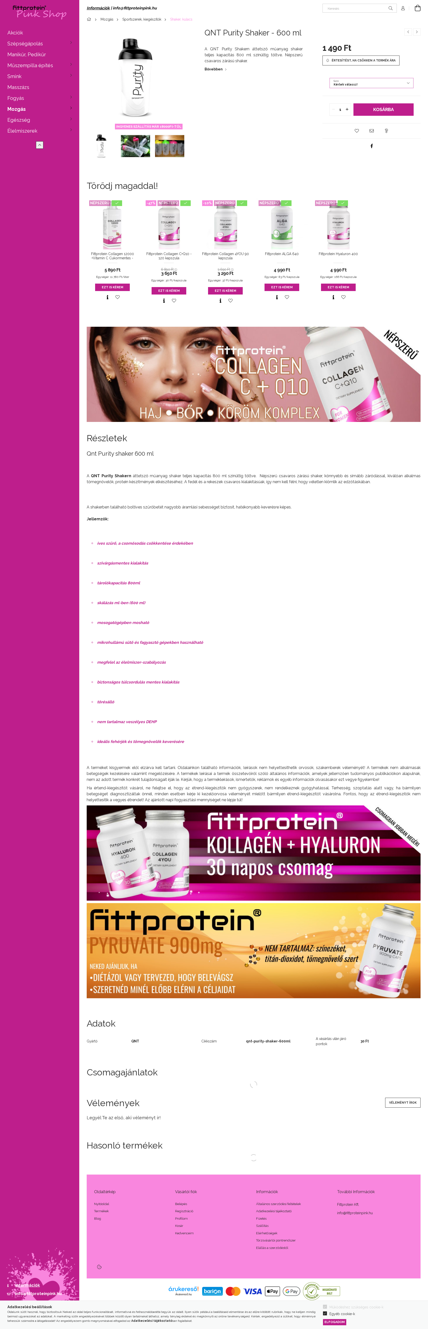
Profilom (181, 1218)
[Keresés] (390, 8)
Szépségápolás (25, 44)
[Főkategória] (90, 19)
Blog (97, 1218)
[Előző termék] (408, 32)
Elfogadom (334, 1322)
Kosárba (383, 109)
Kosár (179, 1226)
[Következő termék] (417, 32)
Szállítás (262, 1226)
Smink (14, 76)
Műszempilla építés (30, 65)
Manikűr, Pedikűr (26, 55)
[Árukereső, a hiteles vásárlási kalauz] (321, 1291)
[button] (357, 131)
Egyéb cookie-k (342, 1314)
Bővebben (214, 69)
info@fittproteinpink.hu (38, 1293)
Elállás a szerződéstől (272, 1248)
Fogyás (15, 98)
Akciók (15, 33)
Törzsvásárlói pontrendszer (276, 1240)
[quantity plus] (347, 110)
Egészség (18, 120)
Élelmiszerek (22, 131)
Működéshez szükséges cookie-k (356, 1307)
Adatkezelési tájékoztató (274, 1211)
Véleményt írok (403, 1102)
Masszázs (18, 87)
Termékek (101, 1211)
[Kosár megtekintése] (415, 8)
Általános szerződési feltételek (278, 1204)
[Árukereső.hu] (183, 1289)
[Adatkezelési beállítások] (99, 1267)
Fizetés (261, 1218)
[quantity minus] (333, 110)
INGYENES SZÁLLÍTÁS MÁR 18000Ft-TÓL (148, 126)
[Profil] (403, 8)
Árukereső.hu (183, 1294)
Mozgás (16, 109)
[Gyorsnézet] (107, 297)
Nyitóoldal (101, 1204)
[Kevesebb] (39, 145)
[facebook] (371, 146)
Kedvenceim (184, 1233)
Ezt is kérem (112, 287)
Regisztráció (184, 1211)
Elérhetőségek (266, 1233)
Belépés (181, 1204)
